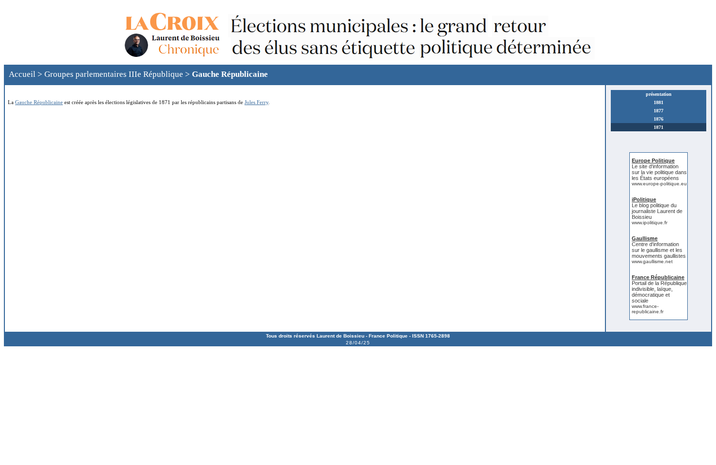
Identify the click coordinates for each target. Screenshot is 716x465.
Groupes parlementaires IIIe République (113, 74)
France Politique (388, 336)
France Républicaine (658, 277)
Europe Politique (653, 160)
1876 (658, 119)
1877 (658, 110)
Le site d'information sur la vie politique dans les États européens (659, 172)
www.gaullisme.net (652, 261)
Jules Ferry (256, 102)
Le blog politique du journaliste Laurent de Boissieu (657, 211)
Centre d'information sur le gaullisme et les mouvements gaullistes (659, 250)
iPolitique (644, 199)
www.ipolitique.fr (649, 222)
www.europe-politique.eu (659, 183)
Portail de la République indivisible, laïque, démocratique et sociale (659, 292)
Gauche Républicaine (230, 74)
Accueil (22, 74)
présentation (659, 94)
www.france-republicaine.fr (647, 309)
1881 (658, 102)
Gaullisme (645, 238)
